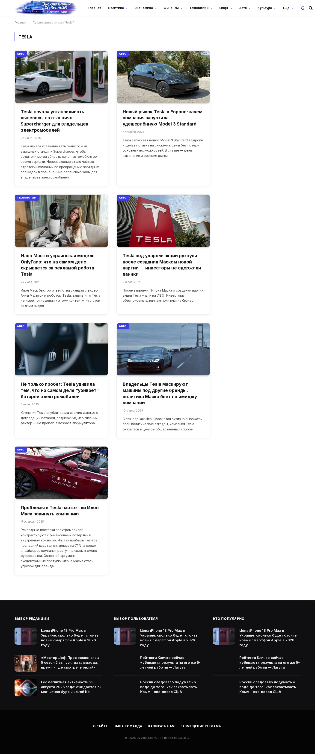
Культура (265, 8)
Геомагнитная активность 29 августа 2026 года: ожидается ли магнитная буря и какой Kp (71, 687)
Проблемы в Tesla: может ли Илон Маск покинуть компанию (60, 511)
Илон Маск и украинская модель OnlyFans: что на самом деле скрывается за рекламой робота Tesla (58, 265)
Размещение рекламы (201, 726)
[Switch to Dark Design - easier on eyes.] (303, 8)
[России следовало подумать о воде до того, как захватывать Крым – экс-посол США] (125, 687)
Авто (243, 8)
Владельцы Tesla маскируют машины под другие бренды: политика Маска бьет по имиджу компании (160, 393)
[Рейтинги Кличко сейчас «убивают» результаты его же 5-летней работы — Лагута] (125, 663)
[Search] (310, 8)
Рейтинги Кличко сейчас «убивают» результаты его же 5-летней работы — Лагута (170, 662)
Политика (116, 8)
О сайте (100, 726)
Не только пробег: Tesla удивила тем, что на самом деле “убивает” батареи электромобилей (60, 390)
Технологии (199, 8)
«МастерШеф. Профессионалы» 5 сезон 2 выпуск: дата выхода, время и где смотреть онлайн (70, 662)
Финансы (171, 8)
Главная (94, 8)
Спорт (224, 8)
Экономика (144, 8)
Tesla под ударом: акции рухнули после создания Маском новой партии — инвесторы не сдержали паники (162, 265)
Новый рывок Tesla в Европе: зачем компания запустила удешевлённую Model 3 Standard (162, 118)
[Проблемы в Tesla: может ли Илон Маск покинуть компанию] (61, 473)
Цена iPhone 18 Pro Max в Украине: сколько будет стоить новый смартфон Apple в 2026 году (69, 637)
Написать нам (161, 726)
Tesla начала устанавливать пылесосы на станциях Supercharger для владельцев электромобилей (54, 121)
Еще (286, 8)
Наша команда (127, 726)
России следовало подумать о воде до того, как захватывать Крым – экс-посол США (168, 687)
